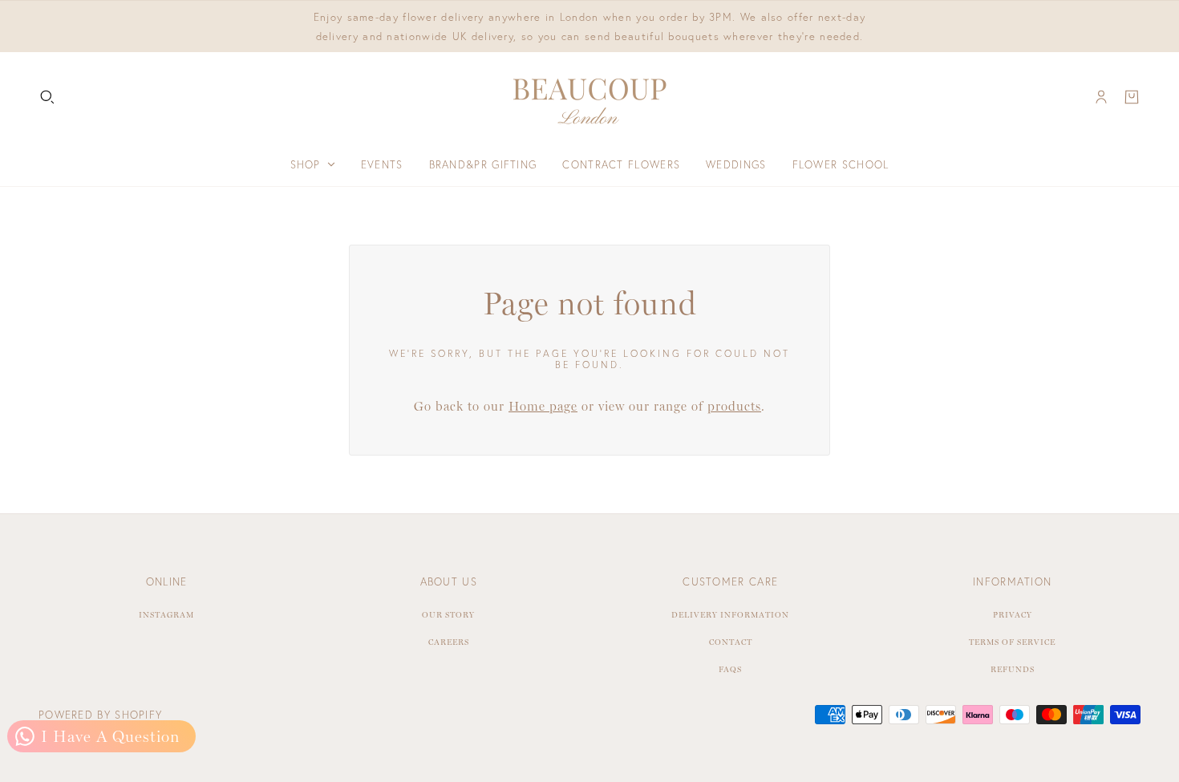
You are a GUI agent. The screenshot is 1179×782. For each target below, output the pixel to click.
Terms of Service (1012, 642)
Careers (448, 642)
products (734, 406)
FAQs (730, 669)
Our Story (448, 614)
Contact (730, 642)
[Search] (47, 97)
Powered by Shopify (100, 714)
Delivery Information (730, 614)
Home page (542, 406)
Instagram (166, 614)
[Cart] (1132, 97)
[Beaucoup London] (589, 97)
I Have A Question (108, 736)
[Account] (1101, 97)
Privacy (1012, 614)
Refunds (1013, 669)
